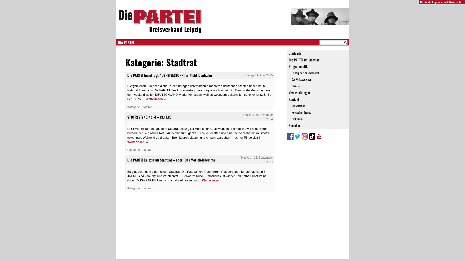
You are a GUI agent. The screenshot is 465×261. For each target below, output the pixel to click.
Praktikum (297, 119)
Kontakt (294, 99)
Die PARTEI (126, 42)
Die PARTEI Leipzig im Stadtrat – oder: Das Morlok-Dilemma (171, 160)
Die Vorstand (298, 105)
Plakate (296, 86)
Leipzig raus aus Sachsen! (305, 73)
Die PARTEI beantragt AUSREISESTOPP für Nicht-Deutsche (169, 75)
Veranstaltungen (299, 92)
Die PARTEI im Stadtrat (304, 60)
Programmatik (298, 66)
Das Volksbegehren (302, 79)
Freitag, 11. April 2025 (259, 75)
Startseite (295, 53)
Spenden (294, 125)
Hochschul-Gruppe (301, 112)
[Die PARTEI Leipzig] (232, 21)
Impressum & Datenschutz (448, 2)
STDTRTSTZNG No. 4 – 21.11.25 (149, 117)
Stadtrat (146, 107)
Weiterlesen (156, 99)
